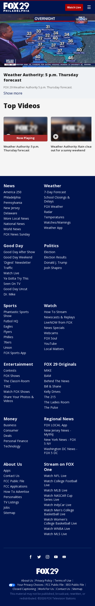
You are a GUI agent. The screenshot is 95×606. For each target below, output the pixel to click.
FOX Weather (53, 206)
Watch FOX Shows (17, 391)
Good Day (13, 245)
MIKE (47, 370)
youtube (55, 556)
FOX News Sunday (17, 234)
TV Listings (11, 502)
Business (10, 425)
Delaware (10, 213)
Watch (50, 305)
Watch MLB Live (55, 490)
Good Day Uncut (15, 289)
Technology (12, 446)
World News (12, 229)
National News (14, 224)
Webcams (51, 333)
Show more (13, 93)
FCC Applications (15, 486)
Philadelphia (12, 197)
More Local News (16, 218)
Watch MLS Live (55, 534)
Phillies (8, 337)
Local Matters (54, 349)
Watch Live (74, 7)
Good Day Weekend (18, 257)
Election (49, 252)
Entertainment (18, 364)
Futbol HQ (11, 321)
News (9, 185)
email (64, 556)
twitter (39, 556)
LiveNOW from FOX (58, 322)
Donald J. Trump (55, 262)
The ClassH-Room (17, 381)
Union (8, 347)
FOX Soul (50, 338)
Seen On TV (12, 284)
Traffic (8, 268)
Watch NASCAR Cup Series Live (58, 497)
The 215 (50, 397)
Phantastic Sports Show (16, 314)
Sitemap (9, 513)
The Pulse (51, 407)
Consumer (11, 430)
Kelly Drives (52, 391)
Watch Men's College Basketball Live (59, 512)
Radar (48, 212)
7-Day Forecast (55, 192)
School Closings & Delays (57, 199)
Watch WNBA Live (57, 528)
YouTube (50, 343)
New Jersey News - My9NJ (57, 432)
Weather (52, 185)
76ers (7, 342)
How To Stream (55, 312)
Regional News (59, 418)
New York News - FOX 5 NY (60, 441)
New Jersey (12, 208)
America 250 (12, 192)
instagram (47, 556)
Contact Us (11, 476)
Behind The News (56, 381)
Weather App (53, 228)
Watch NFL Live (55, 476)
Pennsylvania (13, 202)
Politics (51, 245)
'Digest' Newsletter (17, 262)
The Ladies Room (56, 402)
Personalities (13, 497)
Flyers (8, 332)
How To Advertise (16, 491)
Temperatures (54, 217)
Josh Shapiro (53, 268)
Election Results (55, 257)
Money (10, 418)
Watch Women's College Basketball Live (60, 521)
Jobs (7, 507)
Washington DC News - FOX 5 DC (60, 451)
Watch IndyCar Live (57, 505)
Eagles (8, 326)
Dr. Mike (9, 294)
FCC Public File (14, 481)
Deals (8, 436)
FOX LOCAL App (55, 425)
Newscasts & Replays (59, 317)
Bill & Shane (52, 386)
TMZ (7, 386)
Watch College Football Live (60, 483)
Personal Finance (16, 441)
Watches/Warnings (57, 222)
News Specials (54, 328)
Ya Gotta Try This (16, 278)
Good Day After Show (19, 252)
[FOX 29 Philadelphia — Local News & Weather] (16, 7)
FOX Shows (12, 376)
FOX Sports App (15, 353)
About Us (13, 464)
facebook (30, 556)
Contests (10, 370)
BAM (47, 376)
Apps (7, 470)
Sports (10, 305)
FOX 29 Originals (60, 364)
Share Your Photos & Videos (19, 399)
